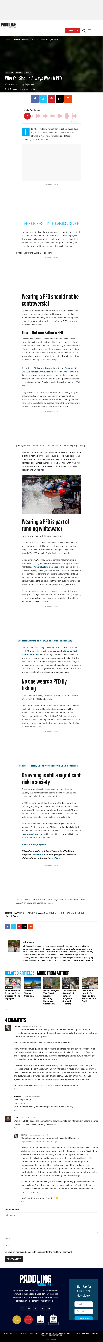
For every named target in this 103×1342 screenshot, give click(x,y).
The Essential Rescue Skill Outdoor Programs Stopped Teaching (69, 997)
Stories (27, 72)
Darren (17, 1026)
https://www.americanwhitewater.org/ (39, 1141)
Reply (15, 1089)
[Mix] (68, 99)
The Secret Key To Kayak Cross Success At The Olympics (12, 994)
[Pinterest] (51, 99)
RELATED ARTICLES (19, 972)
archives (56, 857)
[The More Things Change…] (32, 983)
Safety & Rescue (76, 913)
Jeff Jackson (13, 89)
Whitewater (12, 916)
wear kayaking (30, 834)
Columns (16, 39)
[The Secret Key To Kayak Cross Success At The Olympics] (13, 983)
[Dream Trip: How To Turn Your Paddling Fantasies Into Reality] (90, 983)
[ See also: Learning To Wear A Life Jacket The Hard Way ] (45, 640)
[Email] (60, 99)
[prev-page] (6, 1009)
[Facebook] (35, 99)
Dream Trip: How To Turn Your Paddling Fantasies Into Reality (89, 995)
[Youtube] (48, 1308)
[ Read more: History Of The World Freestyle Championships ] (47, 765)
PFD (62, 913)
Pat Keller (45, 563)
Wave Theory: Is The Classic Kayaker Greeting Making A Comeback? (51, 997)
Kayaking (19, 913)
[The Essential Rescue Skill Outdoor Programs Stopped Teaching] (70, 983)
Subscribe (72, 30)
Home (7, 39)
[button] (84, 31)
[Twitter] (43, 99)
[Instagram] (28, 1308)
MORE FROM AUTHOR (53, 972)
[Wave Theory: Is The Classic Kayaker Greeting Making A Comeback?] (51, 983)
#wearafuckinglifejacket (45, 566)
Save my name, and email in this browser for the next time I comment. (40, 1251)
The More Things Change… (29, 993)
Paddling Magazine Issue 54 (42, 913)
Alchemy (25, 39)
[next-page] (10, 1009)
